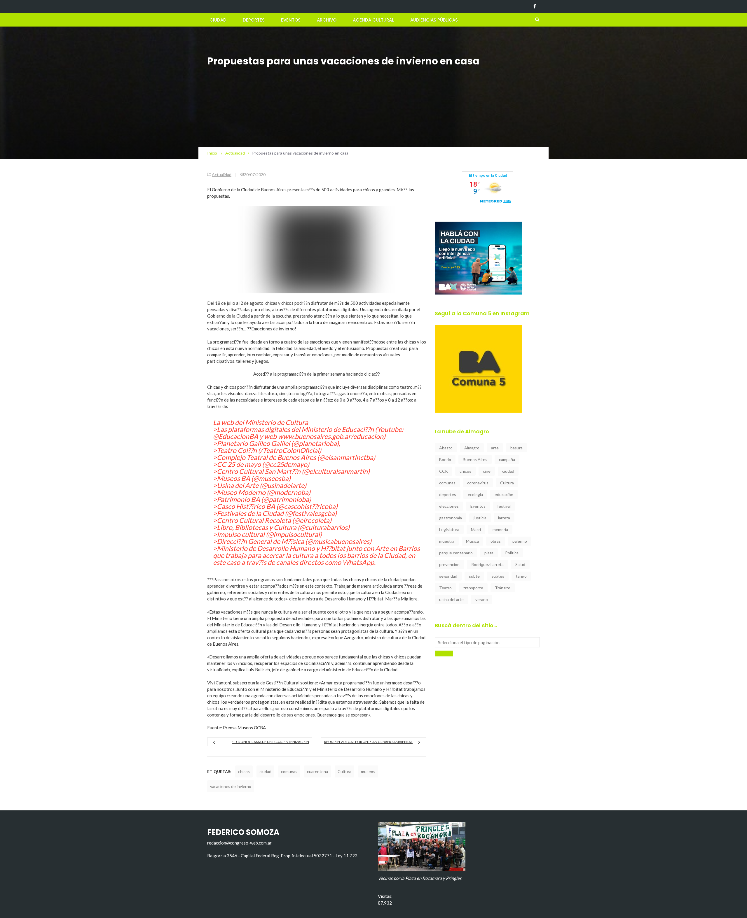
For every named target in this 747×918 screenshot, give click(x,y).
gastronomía (450, 517)
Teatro (445, 587)
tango (521, 576)
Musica (472, 541)
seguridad (448, 576)
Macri (476, 529)
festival (504, 506)
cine (487, 471)
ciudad (265, 771)
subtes (497, 576)
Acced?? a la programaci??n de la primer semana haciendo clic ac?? (316, 373)
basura (516, 447)
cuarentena (317, 771)
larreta (504, 517)
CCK (443, 471)
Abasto (446, 447)
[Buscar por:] (487, 642)
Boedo (445, 459)
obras (496, 541)
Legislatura (449, 529)
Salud (520, 564)
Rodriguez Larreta (487, 564)
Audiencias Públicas (434, 20)
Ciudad (218, 20)
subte (474, 576)
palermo (519, 541)
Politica (512, 552)
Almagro (471, 447)
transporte (473, 587)
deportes (447, 494)
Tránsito (502, 587)
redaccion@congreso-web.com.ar (239, 842)
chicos (244, 771)
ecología (475, 494)
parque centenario (456, 552)
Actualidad (221, 174)
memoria (500, 529)
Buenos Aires (475, 459)
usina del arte (451, 599)
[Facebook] (535, 6)
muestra (446, 541)
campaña (507, 459)
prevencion (449, 564)
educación (504, 494)
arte (495, 447)
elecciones (449, 506)
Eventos (291, 20)
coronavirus (477, 482)
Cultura (344, 771)
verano (481, 599)
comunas (289, 771)
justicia (480, 517)
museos (368, 771)
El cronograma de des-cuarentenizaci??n (270, 742)
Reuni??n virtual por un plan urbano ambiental (368, 742)
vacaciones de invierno (230, 786)
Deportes (254, 20)
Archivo (326, 20)
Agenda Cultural (373, 20)
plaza (488, 552)
